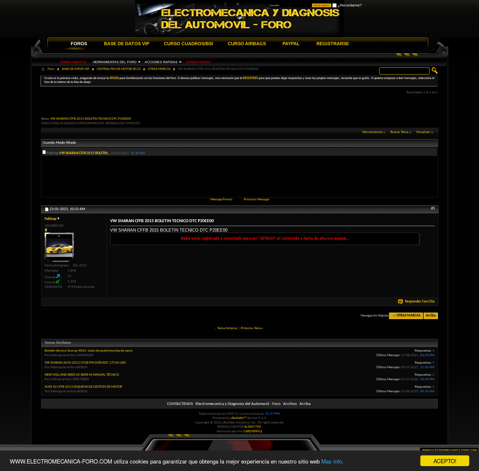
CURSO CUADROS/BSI (188, 43)
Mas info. (332, 461)
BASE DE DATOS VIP (126, 43)
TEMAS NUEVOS (73, 62)
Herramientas (372, 132)
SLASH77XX (252, 427)
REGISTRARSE (332, 43)
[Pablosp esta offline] (59, 247)
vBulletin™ (238, 418)
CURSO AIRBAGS (247, 43)
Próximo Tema (251, 328)
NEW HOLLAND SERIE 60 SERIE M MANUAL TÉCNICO (82, 375)
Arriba (430, 315)
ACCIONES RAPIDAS (161, 62)
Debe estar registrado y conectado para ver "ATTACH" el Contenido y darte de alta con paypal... (265, 238)
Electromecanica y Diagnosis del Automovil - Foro (238, 404)
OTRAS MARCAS (159, 69)
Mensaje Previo (221, 199)
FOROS (79, 43)
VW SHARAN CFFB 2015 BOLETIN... (84, 153)
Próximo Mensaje (256, 199)
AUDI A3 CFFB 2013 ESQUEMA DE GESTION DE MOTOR (83, 387)
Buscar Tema (399, 132)
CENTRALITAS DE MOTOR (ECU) (118, 69)
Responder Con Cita (419, 301)
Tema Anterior (227, 328)
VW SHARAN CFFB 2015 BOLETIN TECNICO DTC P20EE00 (90, 119)
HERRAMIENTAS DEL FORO (115, 62)
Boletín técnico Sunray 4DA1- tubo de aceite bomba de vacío (89, 351)
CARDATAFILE (252, 431)
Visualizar (423, 132)
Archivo (290, 404)
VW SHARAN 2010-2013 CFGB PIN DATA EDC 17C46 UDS (85, 363)
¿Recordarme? (349, 5)
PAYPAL (291, 43)
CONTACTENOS (198, 62)
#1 (433, 208)
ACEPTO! (445, 461)
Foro (51, 69)
